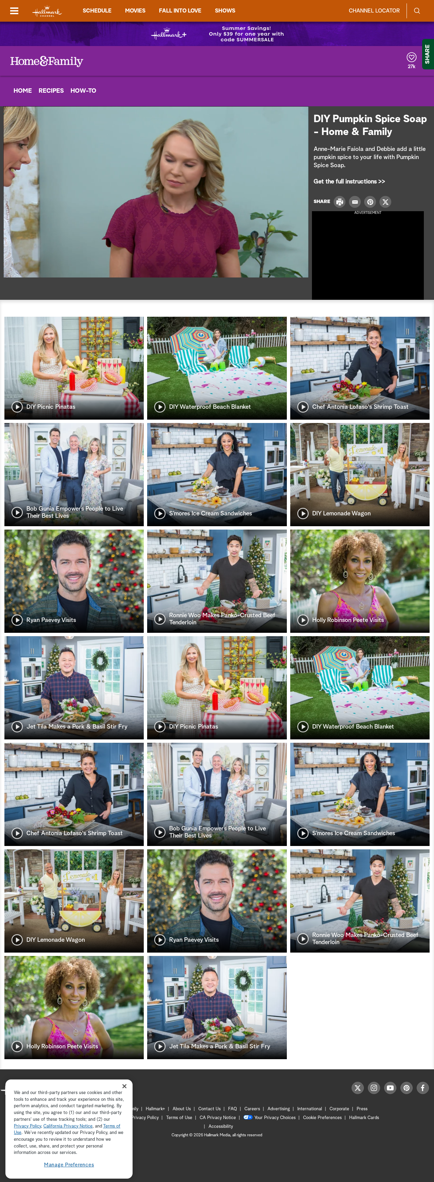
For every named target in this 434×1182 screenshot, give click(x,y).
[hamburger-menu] (14, 11)
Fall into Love (180, 11)
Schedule (97, 11)
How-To (83, 91)
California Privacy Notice (68, 1126)
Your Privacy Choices (275, 1118)
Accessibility (221, 1126)
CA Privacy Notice (218, 1118)
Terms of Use (179, 1118)
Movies (135, 11)
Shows (225, 11)
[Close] (124, 1086)
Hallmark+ (155, 1109)
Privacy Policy (145, 1118)
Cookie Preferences (322, 1118)
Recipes (51, 91)
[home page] (47, 11)
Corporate (339, 1109)
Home (23, 91)
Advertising (279, 1109)
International (309, 1109)
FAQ (232, 1109)
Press (362, 1109)
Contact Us (209, 1109)
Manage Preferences (69, 1164)
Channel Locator (374, 11)
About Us (182, 1109)
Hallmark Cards (364, 1118)
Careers (252, 1109)
